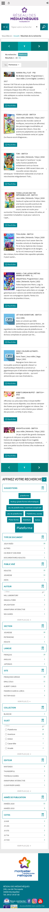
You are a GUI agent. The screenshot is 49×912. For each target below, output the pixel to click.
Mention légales (10, 905)
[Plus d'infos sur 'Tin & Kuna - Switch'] (9, 242)
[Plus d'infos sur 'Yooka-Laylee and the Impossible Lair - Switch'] (9, 200)
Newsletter (22, 902)
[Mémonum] (14, 908)
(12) (23, 791)
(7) (23, 701)
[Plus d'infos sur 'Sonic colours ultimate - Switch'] (9, 355)
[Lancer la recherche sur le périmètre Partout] (44, 26)
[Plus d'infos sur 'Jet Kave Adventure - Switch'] (9, 319)
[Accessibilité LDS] (6, 908)
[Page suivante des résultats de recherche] (39, 46)
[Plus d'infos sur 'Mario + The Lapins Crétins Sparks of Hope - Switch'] (9, 281)
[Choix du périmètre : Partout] (5, 26)
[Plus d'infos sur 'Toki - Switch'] (9, 161)
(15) (23, 620)
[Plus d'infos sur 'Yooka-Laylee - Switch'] (9, 124)
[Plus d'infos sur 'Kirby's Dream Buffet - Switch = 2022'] (9, 394)
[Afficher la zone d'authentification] (9, 3)
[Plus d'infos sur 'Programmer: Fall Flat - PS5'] (9, 74)
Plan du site (8, 902)
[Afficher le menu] (3, 3)
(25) (23, 845)
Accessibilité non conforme (32, 905)
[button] (47, 3)
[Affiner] (24, 46)
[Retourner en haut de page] (44, 479)
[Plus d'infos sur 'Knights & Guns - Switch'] (9, 430)
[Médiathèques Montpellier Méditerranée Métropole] (24, 14)
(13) (23, 754)
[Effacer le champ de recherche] (37, 27)
